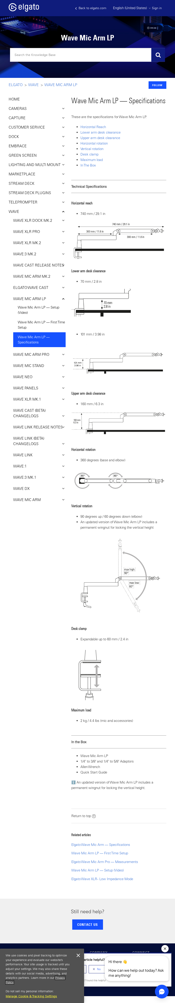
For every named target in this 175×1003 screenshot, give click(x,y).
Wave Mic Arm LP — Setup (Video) (38, 310)
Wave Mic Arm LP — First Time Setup (41, 325)
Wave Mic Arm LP (61, 84)
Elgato (16, 84)
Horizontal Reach (93, 127)
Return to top (81, 816)
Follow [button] (157, 85)
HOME (14, 99)
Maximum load (91, 160)
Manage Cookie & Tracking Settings (31, 996)
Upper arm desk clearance (100, 138)
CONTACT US (87, 924)
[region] (42, 976)
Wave (33, 84)
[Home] (24, 10)
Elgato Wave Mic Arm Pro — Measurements (104, 862)
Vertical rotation (91, 149)
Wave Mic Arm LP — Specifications (34, 339)
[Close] (78, 955)
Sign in (157, 8)
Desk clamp (89, 154)
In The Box (88, 165)
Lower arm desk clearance (100, 132)
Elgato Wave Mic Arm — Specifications (100, 844)
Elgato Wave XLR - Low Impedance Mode (102, 879)
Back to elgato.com (92, 8)
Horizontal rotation (94, 143)
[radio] (97, 969)
